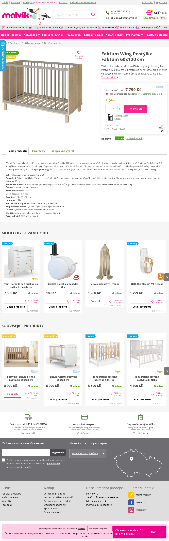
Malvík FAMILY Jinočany (85, 453)
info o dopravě (134, 138)
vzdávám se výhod (98, 528)
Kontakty (6, 501)
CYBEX (164, 27)
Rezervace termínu (50, 27)
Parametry (38, 150)
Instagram (141, 509)
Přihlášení (147, 2)
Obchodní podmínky (55, 504)
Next (166, 277)
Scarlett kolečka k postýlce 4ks (63, 285)
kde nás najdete (95, 501)
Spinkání (14, 43)
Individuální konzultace (83, 2)
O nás (5, 2)
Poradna (15, 2)
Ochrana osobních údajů (57, 501)
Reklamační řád (52, 512)
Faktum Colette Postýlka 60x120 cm (63, 378)
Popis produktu (17, 150)
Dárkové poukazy (148, 27)
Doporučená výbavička (17, 27)
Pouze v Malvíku (90, 27)
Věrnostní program (54, 493)
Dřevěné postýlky (52, 43)
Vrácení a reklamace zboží (58, 497)
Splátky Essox (51, 508)
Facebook (7, 504)
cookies (81, 528)
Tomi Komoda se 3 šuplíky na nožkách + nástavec (21, 285)
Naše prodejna (10, 497)
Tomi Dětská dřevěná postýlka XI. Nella (147, 378)
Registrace (161, 2)
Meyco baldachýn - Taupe (104, 284)
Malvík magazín (143, 494)
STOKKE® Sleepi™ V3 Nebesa (147, 284)
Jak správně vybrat (62, 150)
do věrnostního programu (149, 93)
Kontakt (63, 2)
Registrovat (58, 452)
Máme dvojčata (127, 27)
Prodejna (28, 2)
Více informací (27, 433)
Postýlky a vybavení (31, 43)
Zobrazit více (108, 77)
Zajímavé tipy (70, 27)
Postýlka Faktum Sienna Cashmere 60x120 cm (21, 378)
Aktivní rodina (109, 27)
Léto (35, 27)
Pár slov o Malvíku (11, 493)
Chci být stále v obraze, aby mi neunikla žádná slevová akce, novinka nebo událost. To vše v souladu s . (35, 463)
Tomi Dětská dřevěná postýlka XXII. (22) (105, 378)
